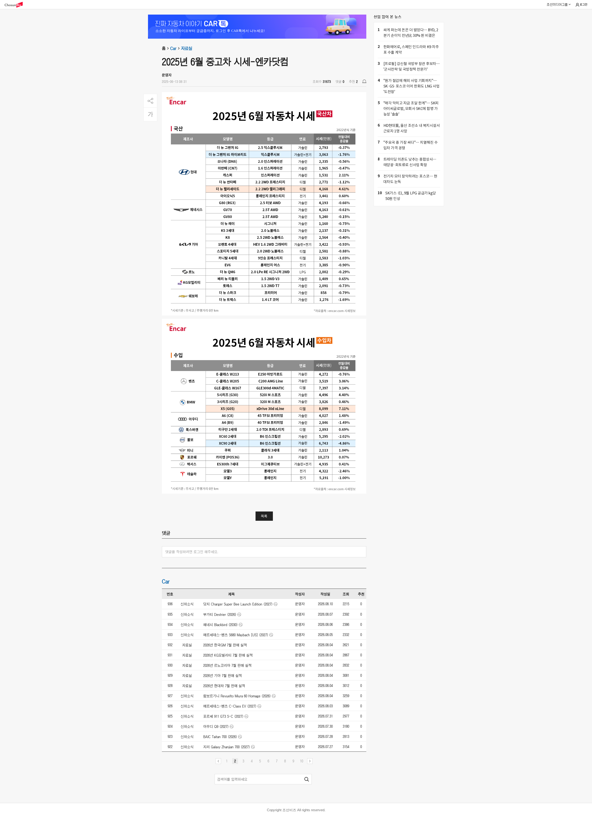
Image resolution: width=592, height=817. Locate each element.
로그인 (583, 4)
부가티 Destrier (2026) (219, 614)
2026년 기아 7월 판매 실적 (222, 675)
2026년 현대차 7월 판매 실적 (224, 685)
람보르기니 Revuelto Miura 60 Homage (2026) (237, 696)
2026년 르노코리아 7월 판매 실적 (227, 665)
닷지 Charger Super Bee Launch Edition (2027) (238, 604)
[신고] (364, 81)
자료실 (186, 48)
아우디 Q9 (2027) (216, 726)
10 (301, 761)
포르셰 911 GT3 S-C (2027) (223, 716)
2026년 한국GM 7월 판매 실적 (225, 645)
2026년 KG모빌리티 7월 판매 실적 (228, 655)
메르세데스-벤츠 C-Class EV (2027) (229, 706)
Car (173, 48)
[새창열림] (16, 5)
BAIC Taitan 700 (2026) (220, 736)
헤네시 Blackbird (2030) (220, 624)
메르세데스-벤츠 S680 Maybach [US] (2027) (235, 635)
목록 (264, 516)
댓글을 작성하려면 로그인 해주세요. (191, 551)
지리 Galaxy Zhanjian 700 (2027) (226, 747)
